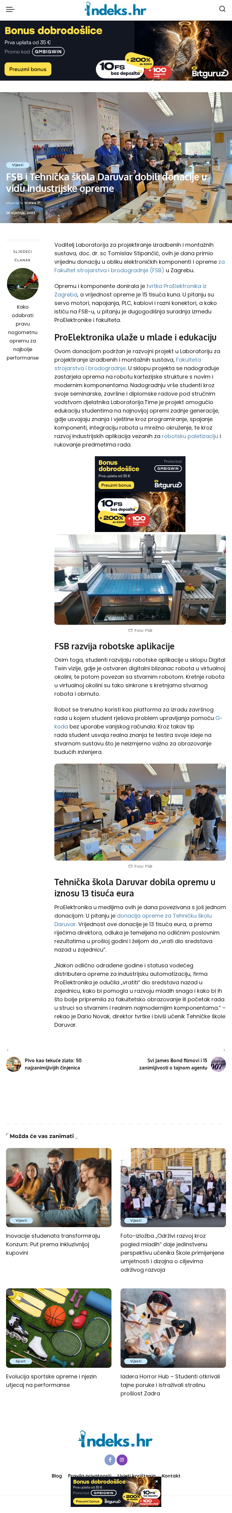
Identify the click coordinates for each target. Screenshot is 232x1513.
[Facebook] (110, 1459)
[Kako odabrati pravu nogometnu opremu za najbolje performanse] (23, 284)
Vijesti (17, 165)
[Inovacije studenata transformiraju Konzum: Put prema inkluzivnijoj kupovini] (58, 1187)
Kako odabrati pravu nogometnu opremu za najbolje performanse (23, 332)
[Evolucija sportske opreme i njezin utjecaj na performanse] (58, 1328)
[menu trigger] (12, 9)
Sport (21, 1361)
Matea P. (32, 203)
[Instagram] (122, 1459)
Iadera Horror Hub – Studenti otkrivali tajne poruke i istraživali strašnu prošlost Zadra (170, 1385)
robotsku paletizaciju (190, 436)
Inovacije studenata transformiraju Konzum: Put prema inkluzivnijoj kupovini (53, 1244)
